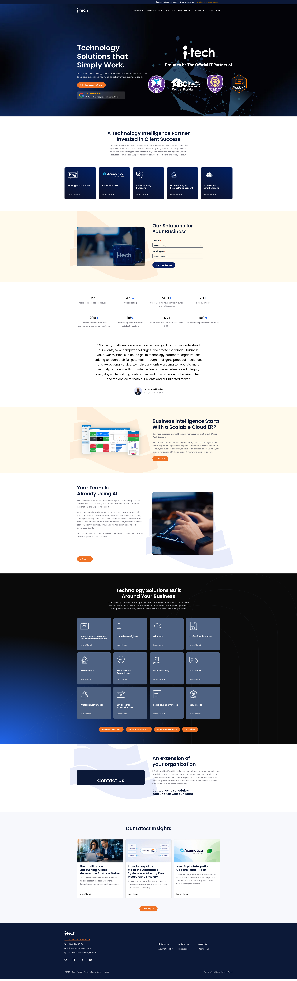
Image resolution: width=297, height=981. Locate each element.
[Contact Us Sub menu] (219, 10)
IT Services (136, 10)
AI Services (170, 10)
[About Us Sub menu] (203, 10)
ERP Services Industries (138, 729)
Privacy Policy (226, 972)
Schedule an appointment (91, 85)
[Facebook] (77, 960)
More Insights (148, 909)
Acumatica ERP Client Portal (77, 939)
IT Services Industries (111, 729)
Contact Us (212, 10)
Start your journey (163, 265)
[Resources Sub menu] (189, 10)
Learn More (160, 458)
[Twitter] (69, 960)
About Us (197, 10)
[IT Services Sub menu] (143, 10)
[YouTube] (93, 960)
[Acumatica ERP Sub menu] (161, 10)
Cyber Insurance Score (167, 729)
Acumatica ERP (153, 10)
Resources (182, 10)
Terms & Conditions (212, 972)
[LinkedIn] (85, 960)
